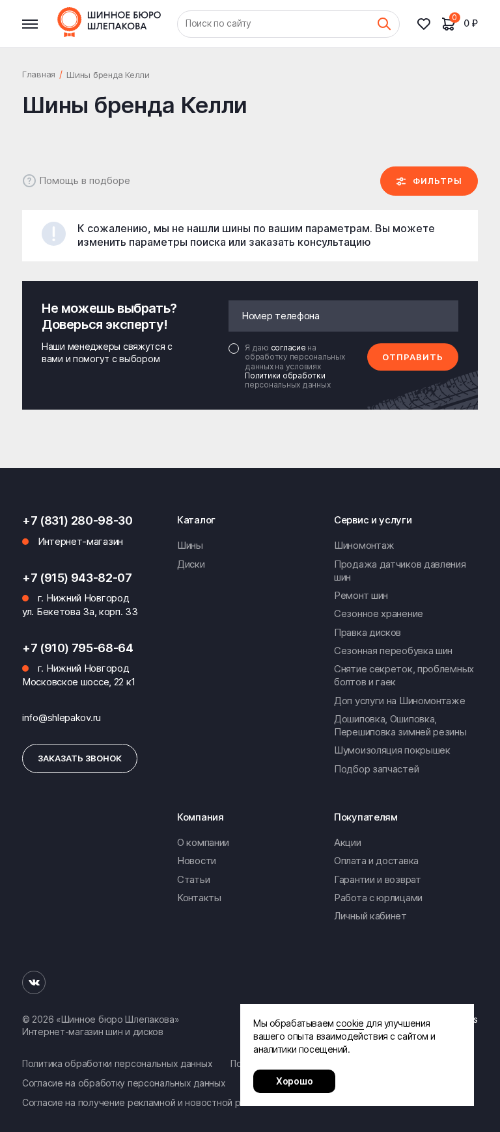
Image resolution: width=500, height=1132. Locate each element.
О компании (203, 842)
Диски (191, 564)
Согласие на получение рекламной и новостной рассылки (149, 1102)
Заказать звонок (80, 758)
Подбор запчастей (376, 769)
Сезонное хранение (378, 613)
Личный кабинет (370, 916)
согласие (289, 347)
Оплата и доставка (376, 860)
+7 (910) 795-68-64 (77, 648)
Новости (196, 860)
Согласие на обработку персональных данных (124, 1082)
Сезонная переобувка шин (393, 650)
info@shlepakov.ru (61, 717)
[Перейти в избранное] (429, 24)
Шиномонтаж (364, 545)
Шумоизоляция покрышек (392, 750)
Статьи (193, 879)
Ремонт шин (361, 595)
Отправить (412, 357)
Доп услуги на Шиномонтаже (399, 700)
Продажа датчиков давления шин (400, 570)
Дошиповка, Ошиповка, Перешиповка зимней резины (400, 725)
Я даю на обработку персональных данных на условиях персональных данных (295, 366)
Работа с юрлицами (378, 897)
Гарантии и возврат (377, 879)
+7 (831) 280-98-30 (77, 520)
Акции (347, 842)
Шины (190, 545)
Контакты (199, 897)
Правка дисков (367, 632)
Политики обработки (285, 375)
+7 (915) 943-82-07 (77, 578)
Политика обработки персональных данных (117, 1063)
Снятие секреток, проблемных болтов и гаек (404, 675)
